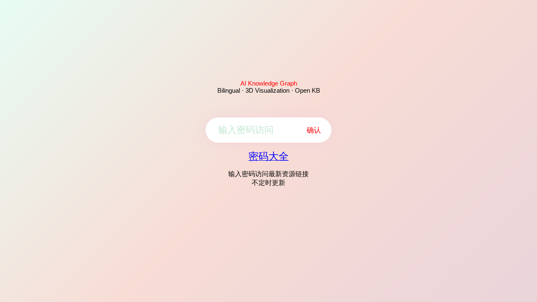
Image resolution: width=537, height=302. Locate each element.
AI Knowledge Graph (268, 83)
